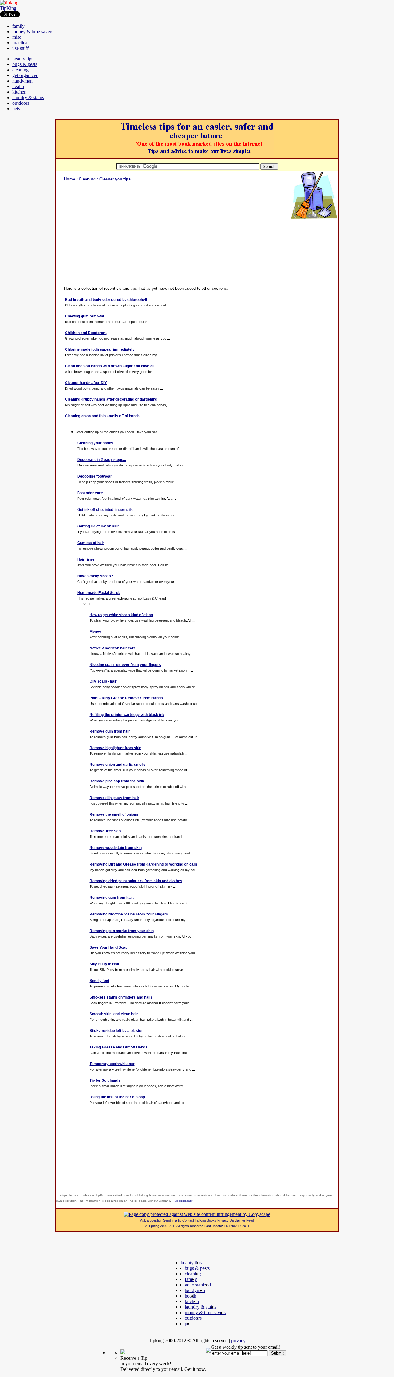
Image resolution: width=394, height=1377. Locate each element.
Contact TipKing (194, 1220)
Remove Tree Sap (105, 831)
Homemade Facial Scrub (98, 593)
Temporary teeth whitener (112, 1064)
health (18, 86)
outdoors (20, 103)
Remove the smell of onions (114, 814)
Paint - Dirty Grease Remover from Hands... (128, 698)
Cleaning (87, 179)
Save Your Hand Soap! (109, 947)
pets (16, 108)
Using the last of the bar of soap (117, 1097)
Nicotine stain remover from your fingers (125, 665)
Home (69, 179)
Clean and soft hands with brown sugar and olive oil (109, 366)
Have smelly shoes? (95, 576)
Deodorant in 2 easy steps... (101, 460)
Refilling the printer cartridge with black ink (127, 715)
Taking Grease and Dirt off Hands (118, 1047)
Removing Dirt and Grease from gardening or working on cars (143, 864)
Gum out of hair (90, 543)
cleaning (20, 69)
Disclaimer (237, 1220)
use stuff (20, 48)
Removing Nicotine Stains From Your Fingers (129, 914)
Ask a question (151, 1220)
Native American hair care (113, 648)
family (18, 26)
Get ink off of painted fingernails (105, 509)
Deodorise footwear (94, 476)
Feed (250, 1220)
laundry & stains (28, 97)
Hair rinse (85, 559)
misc (16, 37)
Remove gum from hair (110, 731)
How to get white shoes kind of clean (121, 615)
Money (95, 631)
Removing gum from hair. (112, 897)
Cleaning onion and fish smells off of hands (102, 416)
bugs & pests (24, 64)
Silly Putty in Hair (104, 964)
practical (20, 42)
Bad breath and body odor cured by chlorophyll (106, 299)
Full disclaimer (182, 1200)
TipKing (8, 8)
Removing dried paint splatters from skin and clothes (136, 881)
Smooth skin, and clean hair (114, 1014)
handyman (22, 80)
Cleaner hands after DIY (86, 383)
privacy (238, 1340)
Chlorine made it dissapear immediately (100, 349)
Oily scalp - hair (103, 681)
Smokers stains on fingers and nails (121, 997)
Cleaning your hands (95, 443)
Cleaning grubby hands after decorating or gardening (111, 399)
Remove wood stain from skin (116, 848)
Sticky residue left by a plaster (116, 1030)
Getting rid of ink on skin (98, 526)
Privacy (223, 1220)
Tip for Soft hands (105, 1080)
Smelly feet (99, 981)
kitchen (19, 92)
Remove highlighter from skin (115, 748)
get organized (25, 75)
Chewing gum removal (84, 316)
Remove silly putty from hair (114, 798)
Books (211, 1220)
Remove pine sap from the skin (117, 781)
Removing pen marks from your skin (122, 931)
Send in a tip (172, 1220)
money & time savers (32, 31)
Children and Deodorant (86, 333)
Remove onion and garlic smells (118, 764)
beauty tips (22, 58)
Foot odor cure (90, 493)
